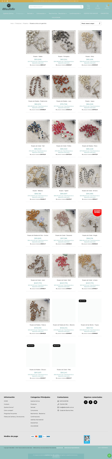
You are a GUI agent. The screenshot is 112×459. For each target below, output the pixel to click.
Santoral (30, 13)
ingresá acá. (59, 447)
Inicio (12, 23)
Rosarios (25, 23)
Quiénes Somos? (9, 407)
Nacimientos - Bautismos (57, 13)
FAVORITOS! (105, 13)
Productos (19, 13)
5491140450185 (64, 401)
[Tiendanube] (103, 448)
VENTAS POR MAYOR (91, 13)
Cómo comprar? (8, 410)
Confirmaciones (75, 13)
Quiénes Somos (8, 13)
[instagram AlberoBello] (2, 1)
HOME (6, 401)
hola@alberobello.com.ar (67, 407)
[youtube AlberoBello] (7, 1)
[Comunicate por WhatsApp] (109, 455)
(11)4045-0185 (63, 404)
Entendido (56, 456)
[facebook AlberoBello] (5, 1)
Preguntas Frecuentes (10, 413)
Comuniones (41, 13)
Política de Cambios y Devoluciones (14, 416)
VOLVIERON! (56, 17)
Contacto (6, 404)
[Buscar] (81, 7)
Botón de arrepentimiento (72, 447)
